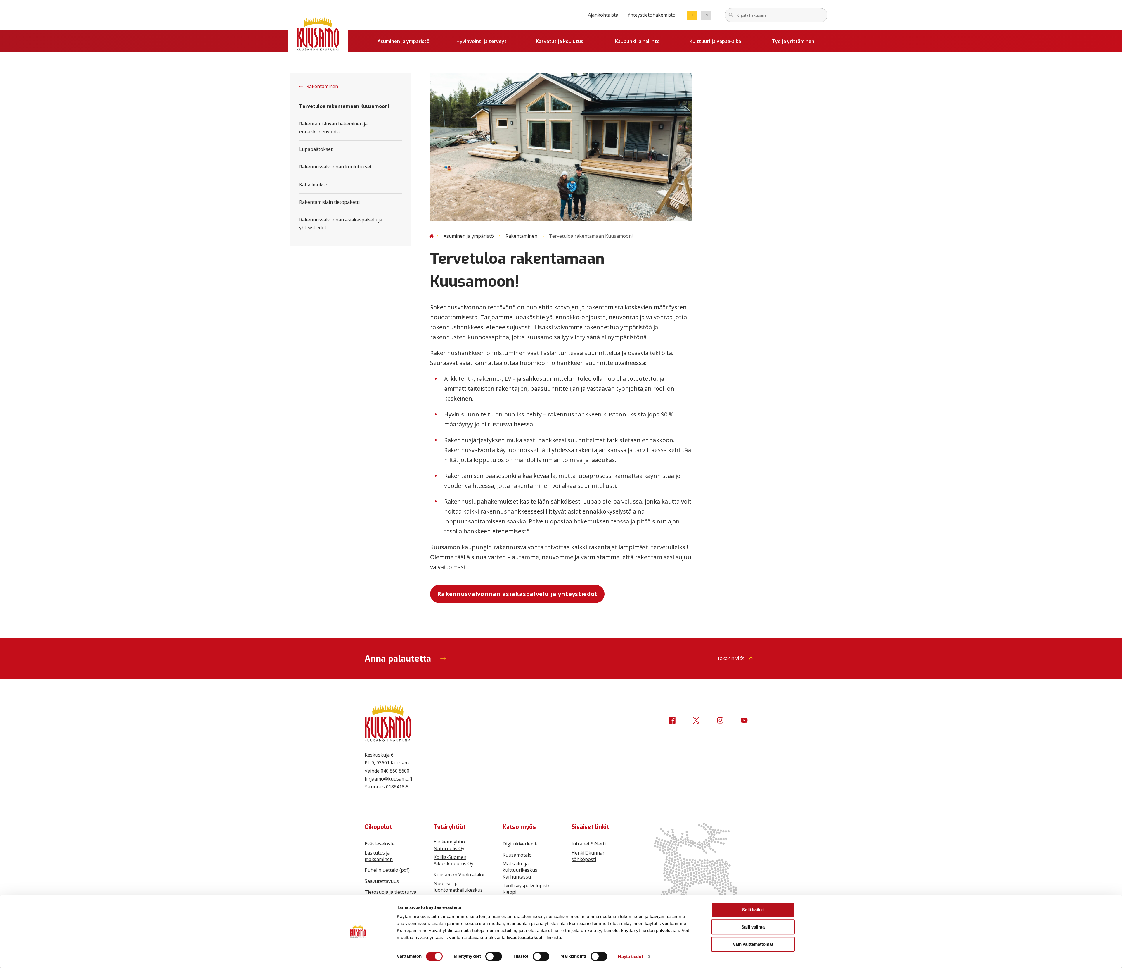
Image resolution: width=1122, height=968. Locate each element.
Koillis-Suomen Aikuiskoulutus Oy (453, 860)
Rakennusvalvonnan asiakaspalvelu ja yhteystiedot (340, 223)
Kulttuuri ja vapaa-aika (715, 41)
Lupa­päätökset (316, 149)
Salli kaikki (753, 909)
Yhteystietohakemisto (652, 15)
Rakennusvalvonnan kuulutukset (335, 166)
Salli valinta (753, 926)
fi (694, 16)
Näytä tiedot (630, 956)
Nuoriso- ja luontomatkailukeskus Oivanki (458, 890)
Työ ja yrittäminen (793, 41)
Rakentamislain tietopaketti (329, 202)
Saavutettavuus (382, 881)
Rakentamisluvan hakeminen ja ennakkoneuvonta (333, 127)
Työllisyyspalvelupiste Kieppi (526, 888)
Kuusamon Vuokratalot (459, 874)
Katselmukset (314, 184)
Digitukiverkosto (521, 843)
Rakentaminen (321, 86)
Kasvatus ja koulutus (559, 41)
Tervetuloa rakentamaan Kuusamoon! (344, 106)
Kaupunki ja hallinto (637, 41)
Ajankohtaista (603, 15)
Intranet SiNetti (589, 843)
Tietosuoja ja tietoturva (390, 892)
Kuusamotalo (517, 855)
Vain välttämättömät (753, 944)
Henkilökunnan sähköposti (588, 856)
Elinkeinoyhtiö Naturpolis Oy (449, 844)
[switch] (493, 956)
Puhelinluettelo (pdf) (387, 870)
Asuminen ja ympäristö (404, 41)
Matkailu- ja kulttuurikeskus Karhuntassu (520, 870)
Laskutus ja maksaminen (379, 856)
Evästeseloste (380, 843)
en (707, 16)
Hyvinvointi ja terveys (481, 41)
